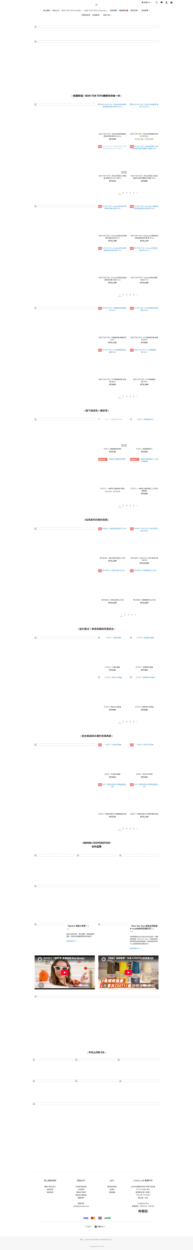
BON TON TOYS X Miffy (71, 10)
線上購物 (46, 10)
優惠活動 (133, 10)
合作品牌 (81, 1189)
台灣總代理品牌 (81, 1186)
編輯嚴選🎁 (123, 10)
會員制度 (50, 1192)
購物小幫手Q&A (50, 1186)
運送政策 (50, 1189)
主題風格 (95, 15)
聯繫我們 (81, 1198)
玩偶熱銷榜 (85, 15)
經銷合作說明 (81, 1192)
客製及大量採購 (81, 1195)
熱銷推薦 (113, 10)
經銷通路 (112, 1192)
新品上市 (55, 10)
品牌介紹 (106, 15)
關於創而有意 (112, 1186)
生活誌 (112, 1189)
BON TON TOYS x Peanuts (95, 10)
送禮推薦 (144, 10)
